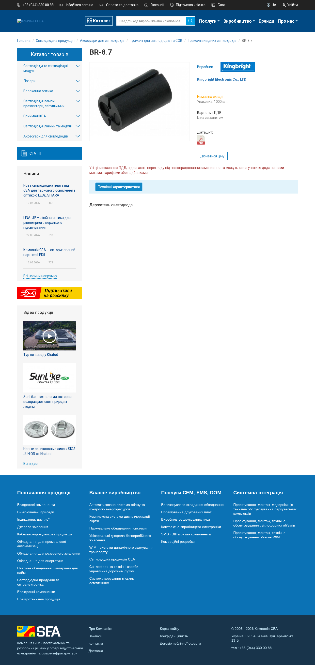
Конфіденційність (174, 636)
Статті (35, 153)
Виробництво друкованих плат (185, 519)
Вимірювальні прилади (35, 512)
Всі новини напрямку (40, 276)
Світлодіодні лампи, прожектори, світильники (43, 103)
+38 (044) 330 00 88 (38, 5)
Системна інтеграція (258, 492)
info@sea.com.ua (79, 5)
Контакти (96, 643)
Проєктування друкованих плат (186, 512)
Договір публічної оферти (180, 643)
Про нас (286, 21)
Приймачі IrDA (34, 116)
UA (274, 5)
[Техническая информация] (201, 139)
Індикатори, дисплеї (33, 519)
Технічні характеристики (119, 187)
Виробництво (237, 21)
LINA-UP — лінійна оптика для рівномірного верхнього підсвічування (47, 222)
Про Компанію (100, 629)
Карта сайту (169, 629)
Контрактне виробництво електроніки (191, 527)
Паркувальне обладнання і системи (118, 528)
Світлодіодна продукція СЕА (112, 559)
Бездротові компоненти (36, 505)
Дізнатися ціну (212, 156)
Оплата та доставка (122, 5)
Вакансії (157, 5)
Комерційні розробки (178, 542)
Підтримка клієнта (190, 5)
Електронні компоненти (36, 592)
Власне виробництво (115, 492)
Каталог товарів (49, 54)
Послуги (208, 21)
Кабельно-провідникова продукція (44, 534)
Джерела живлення (32, 527)
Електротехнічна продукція (39, 599)
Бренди (266, 21)
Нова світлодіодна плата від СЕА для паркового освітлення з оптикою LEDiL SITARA (49, 190)
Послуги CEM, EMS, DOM (191, 492)
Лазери (29, 81)
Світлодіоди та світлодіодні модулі (45, 68)
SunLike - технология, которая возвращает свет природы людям (47, 401)
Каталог (101, 20)
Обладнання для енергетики (40, 561)
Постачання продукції (44, 492)
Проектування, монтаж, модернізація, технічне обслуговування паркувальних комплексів (265, 509)
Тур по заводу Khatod (40, 355)
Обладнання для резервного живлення (48, 553)
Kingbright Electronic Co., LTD (221, 79)
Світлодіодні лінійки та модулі (47, 126)
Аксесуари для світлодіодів (45, 136)
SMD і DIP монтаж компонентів (186, 534)
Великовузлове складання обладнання (192, 505)
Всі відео (30, 464)
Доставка (96, 651)
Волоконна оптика (38, 91)
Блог (221, 5)
